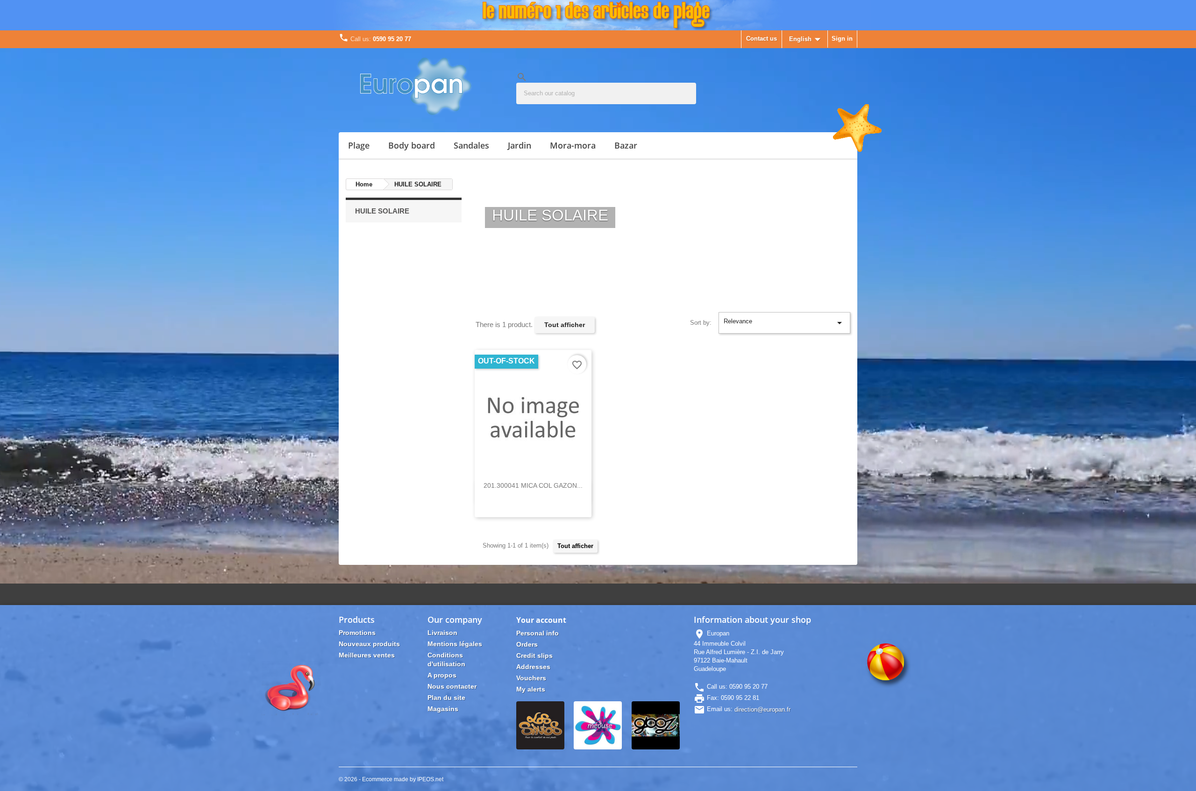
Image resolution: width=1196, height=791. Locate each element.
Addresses (533, 666)
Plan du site (446, 697)
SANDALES (471, 145)
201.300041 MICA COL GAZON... (533, 485)
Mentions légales (454, 644)
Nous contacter (452, 686)
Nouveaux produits (369, 644)
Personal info (537, 633)
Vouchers (531, 678)
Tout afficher (564, 324)
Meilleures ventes (367, 655)
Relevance (784, 322)
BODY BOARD (411, 145)
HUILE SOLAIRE (382, 211)
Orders (527, 644)
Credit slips (534, 655)
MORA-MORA (573, 145)
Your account (541, 620)
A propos (441, 675)
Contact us (761, 38)
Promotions (357, 632)
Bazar (625, 145)
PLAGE (359, 145)
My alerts (530, 689)
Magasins (442, 709)
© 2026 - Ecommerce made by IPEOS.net (391, 779)
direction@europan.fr (762, 709)
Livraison (442, 632)
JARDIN (519, 145)
